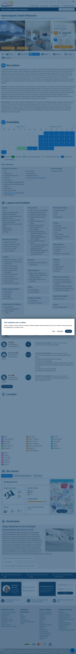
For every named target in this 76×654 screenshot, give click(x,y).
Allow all (68, 331)
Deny (53, 331)
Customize (60, 331)
